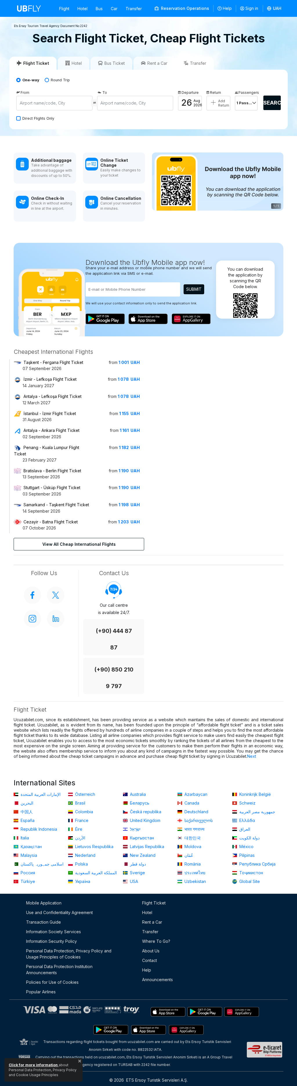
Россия (27, 872)
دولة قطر (137, 863)
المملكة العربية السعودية (95, 872)
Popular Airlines (41, 991)
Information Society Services (53, 931)
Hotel (82, 8)
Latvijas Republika (146, 846)
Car (114, 8)
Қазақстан (30, 846)
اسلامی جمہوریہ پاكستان (41, 863)
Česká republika (145, 811)
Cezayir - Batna (50, 521)
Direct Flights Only (38, 118)
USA (133, 881)
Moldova (192, 846)
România (192, 863)
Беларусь (139, 802)
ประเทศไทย (194, 872)
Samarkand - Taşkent (56, 504)
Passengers (248, 92)
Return (215, 92)
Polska (81, 863)
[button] (274, 8)
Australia (137, 794)
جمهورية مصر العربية (256, 811)
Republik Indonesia (38, 829)
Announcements (157, 979)
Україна (82, 881)
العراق (244, 829)
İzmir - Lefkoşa (50, 379)
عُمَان (188, 855)
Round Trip (60, 80)
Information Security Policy (51, 941)
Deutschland (195, 811)
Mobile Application (43, 902)
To (104, 92)
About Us (151, 950)
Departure (190, 92)
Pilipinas (246, 855)
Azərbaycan (195, 794)
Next (251, 756)
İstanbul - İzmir (49, 413)
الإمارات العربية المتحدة (40, 794)
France (81, 820)
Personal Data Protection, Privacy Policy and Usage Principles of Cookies (68, 953)
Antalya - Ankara (51, 430)
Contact (149, 960)
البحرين (26, 802)
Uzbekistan (194, 881)
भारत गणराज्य (193, 829)
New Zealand (142, 855)
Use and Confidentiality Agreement (59, 912)
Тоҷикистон (250, 872)
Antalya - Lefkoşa (52, 396)
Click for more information (34, 1065)
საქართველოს (198, 820)
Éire (78, 829)
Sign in (251, 8)
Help (227, 8)
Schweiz (247, 802)
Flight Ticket (154, 902)
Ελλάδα (246, 820)
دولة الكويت (249, 837)
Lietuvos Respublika (93, 846)
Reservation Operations (184, 8)
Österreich (84, 794)
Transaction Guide (43, 922)
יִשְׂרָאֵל (135, 829)
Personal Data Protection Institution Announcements (59, 969)
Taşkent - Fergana (53, 362)
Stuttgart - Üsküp (51, 487)
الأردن (79, 837)
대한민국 (192, 837)
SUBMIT (194, 289)
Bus (99, 8)
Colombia (83, 811)
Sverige (137, 872)
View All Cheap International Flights (79, 544)
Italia (24, 837)
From (25, 92)
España (27, 820)
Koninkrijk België (254, 794)
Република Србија (257, 863)
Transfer (134, 8)
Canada (191, 802)
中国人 (26, 811)
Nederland (84, 855)
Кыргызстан (141, 837)
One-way (30, 80)
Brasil (79, 802)
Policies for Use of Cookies (52, 982)
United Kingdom (144, 820)
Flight (64, 8)
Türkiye (27, 881)
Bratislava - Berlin (52, 470)
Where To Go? (156, 941)
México (245, 846)
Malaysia (28, 855)
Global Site (249, 881)
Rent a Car (152, 922)
